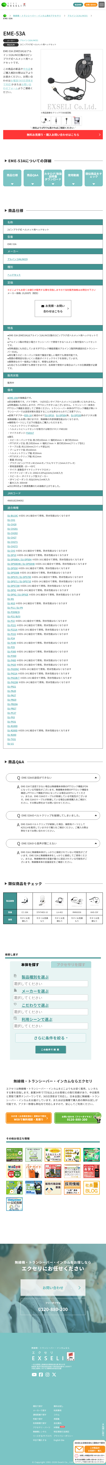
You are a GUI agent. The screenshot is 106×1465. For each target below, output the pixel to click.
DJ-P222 (11, 634)
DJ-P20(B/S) (13, 612)
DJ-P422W (12, 682)
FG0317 (30, 432)
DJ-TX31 (11, 739)
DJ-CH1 (11, 520)
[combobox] (50, 984)
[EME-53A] (46, 121)
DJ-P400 (11, 660)
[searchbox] (51, 983)
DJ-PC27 (11, 712)
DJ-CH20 (11, 524)
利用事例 (57, 1410)
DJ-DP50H (61, 415)
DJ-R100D (12, 726)
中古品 (27, 69)
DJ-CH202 (12, 533)
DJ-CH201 (12, 528)
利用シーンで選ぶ (37, 1019)
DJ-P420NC (13, 669)
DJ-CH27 (11, 537)
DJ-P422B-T (13, 677)
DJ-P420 (11, 664)
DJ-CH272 (12, 546)
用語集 (56, 1418)
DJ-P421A (12, 673)
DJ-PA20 (11, 691)
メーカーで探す (39, 1410)
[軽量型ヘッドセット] (76, 901)
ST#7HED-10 (42, 912)
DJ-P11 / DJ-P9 (15, 607)
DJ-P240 (11, 642)
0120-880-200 (53, 1306)
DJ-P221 (11, 625)
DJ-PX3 (11, 717)
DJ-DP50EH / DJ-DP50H (19, 559)
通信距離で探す (40, 1414)
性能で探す (38, 1418)
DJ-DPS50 (76, 415)
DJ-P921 (11, 686)
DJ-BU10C (12, 515)
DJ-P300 (11, 651)
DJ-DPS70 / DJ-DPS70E (19, 577)
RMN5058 (77, 912)
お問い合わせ (91, 4)
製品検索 (78, 4)
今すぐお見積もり (25, 919)
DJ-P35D (11, 655)
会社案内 (57, 1423)
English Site (59, 1440)
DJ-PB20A (12, 704)
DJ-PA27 (11, 695)
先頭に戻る (103, 1430)
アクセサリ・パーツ (41, 1427)
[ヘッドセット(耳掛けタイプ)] (94, 901)
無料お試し (58, 1406)
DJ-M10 (11, 603)
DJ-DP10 (49, 415)
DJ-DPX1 (11, 590)
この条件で (50, 1049)
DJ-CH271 (12, 542)
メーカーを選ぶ (35, 991)
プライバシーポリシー (63, 1435)
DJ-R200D (12, 730)
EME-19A (13, 397)
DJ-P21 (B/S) (13, 616)
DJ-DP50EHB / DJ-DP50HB (21, 563)
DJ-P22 (11, 620)
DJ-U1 (10, 743)
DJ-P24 (11, 638)
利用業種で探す (40, 1423)
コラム (56, 1414)
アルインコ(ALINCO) (78, 15)
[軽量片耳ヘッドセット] (25, 901)
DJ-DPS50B (13, 572)
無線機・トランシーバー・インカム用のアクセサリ (37, 15)
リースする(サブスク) (42, 1435)
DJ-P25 (11, 647)
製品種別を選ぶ (35, 977)
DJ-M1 (10, 598)
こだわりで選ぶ (35, 1005)
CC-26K (25, 912)
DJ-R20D (11, 734)
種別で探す (38, 1406)
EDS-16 (28, 415)
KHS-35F (94, 912)
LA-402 (59, 912)
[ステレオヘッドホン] (60, 901)
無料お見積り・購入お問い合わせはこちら (53, 135)
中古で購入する (40, 1440)
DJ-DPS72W (13, 585)
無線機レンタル (40, 1431)
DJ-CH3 (11, 550)
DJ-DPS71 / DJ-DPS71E (19, 581)
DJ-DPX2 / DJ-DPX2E (17, 594)
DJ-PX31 (11, 721)
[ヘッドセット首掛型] (42, 901)
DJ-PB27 (11, 708)
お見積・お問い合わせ (54, 308)
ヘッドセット (14, 274)
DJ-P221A (12, 629)
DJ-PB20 (11, 699)
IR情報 (56, 1427)
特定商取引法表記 (61, 1431)
